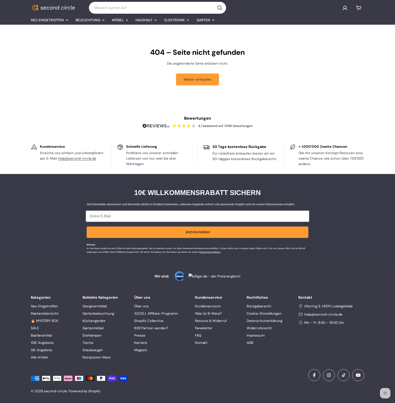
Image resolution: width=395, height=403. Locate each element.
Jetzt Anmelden (197, 232)
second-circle (55, 391)
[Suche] (219, 8)
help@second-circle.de (77, 158)
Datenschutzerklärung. (210, 252)
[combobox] (157, 8)
